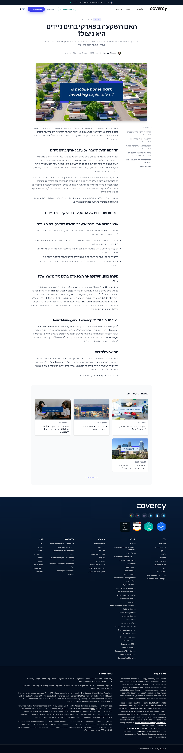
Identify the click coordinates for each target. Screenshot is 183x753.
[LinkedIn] (163, 515)
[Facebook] (157, 515)
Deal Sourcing (129, 571)
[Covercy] (158, 9)
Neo (164, 568)
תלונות (71, 554)
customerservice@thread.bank (135, 731)
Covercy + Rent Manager (156, 579)
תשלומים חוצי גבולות (128, 623)
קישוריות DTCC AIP (128, 633)
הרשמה (40, 558)
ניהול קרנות (131, 602)
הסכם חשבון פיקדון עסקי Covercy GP (62, 559)
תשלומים (163, 558)
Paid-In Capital (129, 609)
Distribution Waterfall (126, 595)
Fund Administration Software (122, 606)
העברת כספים (130, 619)
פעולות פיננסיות (160, 561)
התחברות (50, 9)
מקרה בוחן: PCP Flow (97, 568)
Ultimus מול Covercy (127, 654)
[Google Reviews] (131, 515)
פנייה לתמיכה (38, 554)
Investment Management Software (124, 548)
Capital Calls (130, 567)
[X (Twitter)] (150, 515)
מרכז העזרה (101, 547)
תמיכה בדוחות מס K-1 (127, 637)
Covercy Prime (160, 565)
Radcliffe (39, 572)
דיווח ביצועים (130, 564)
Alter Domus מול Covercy (125, 651)
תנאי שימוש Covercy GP (65, 547)
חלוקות (163, 554)
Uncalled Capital (128, 616)
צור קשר (102, 558)
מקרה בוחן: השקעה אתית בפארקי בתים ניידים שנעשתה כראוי (139, 154)
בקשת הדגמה (100, 561)
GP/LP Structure (128, 585)
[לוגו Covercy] (151, 507)
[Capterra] (137, 515)
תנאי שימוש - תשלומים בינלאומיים (62, 544)
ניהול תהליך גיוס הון (128, 574)
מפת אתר (71, 574)
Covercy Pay (38, 568)
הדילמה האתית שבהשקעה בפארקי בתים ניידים (139, 133)
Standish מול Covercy (126, 658)
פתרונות (132, 544)
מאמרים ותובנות (99, 544)
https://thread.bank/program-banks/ (138, 728)
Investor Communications (124, 557)
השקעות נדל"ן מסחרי (97, 565)
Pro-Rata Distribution (126, 592)
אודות (41, 544)
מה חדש (102, 551)
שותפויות (40, 561)
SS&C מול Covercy (128, 644)
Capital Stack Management (124, 578)
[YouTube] (144, 515)
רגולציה (71, 567)
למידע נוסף (73, 2)
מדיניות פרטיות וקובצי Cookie (63, 551)
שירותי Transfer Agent (126, 630)
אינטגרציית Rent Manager (156, 575)
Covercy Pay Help (97, 554)
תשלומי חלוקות (130, 581)
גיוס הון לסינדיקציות (128, 640)
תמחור (127, 9)
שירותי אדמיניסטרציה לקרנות (125, 626)
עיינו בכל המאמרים (91, 477)
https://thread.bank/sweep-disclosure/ (150, 723)
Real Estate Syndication (125, 588)
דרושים (40, 547)
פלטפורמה (162, 544)
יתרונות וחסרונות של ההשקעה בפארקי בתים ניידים (140, 140)
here (93, 709)
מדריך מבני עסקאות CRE (96, 572)
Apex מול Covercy (128, 647)
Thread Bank (160, 572)
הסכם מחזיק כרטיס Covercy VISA (61, 564)
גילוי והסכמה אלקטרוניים (65, 571)
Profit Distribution (127, 599)
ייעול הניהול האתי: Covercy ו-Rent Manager (138, 161)
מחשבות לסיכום (145, 167)
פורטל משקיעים (160, 547)
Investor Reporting (127, 560)
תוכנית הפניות (38, 565)
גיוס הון (163, 551)
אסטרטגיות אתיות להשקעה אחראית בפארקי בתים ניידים (138, 147)
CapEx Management (127, 613)
